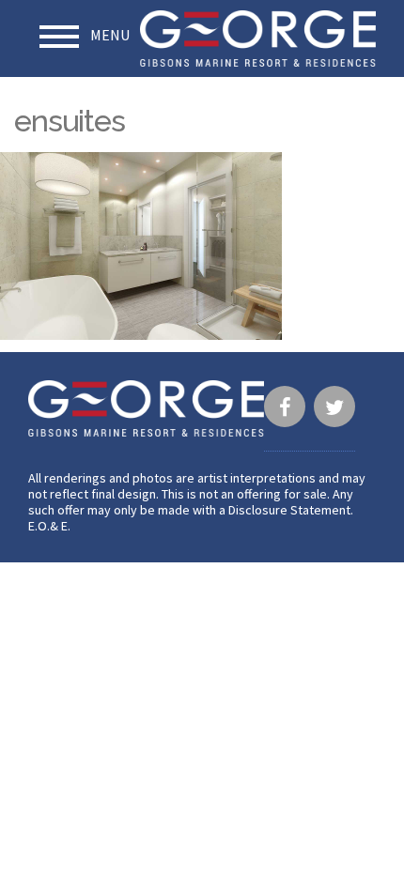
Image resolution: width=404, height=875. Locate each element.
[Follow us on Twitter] (334, 409)
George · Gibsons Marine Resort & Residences (258, 38)
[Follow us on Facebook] (284, 409)
